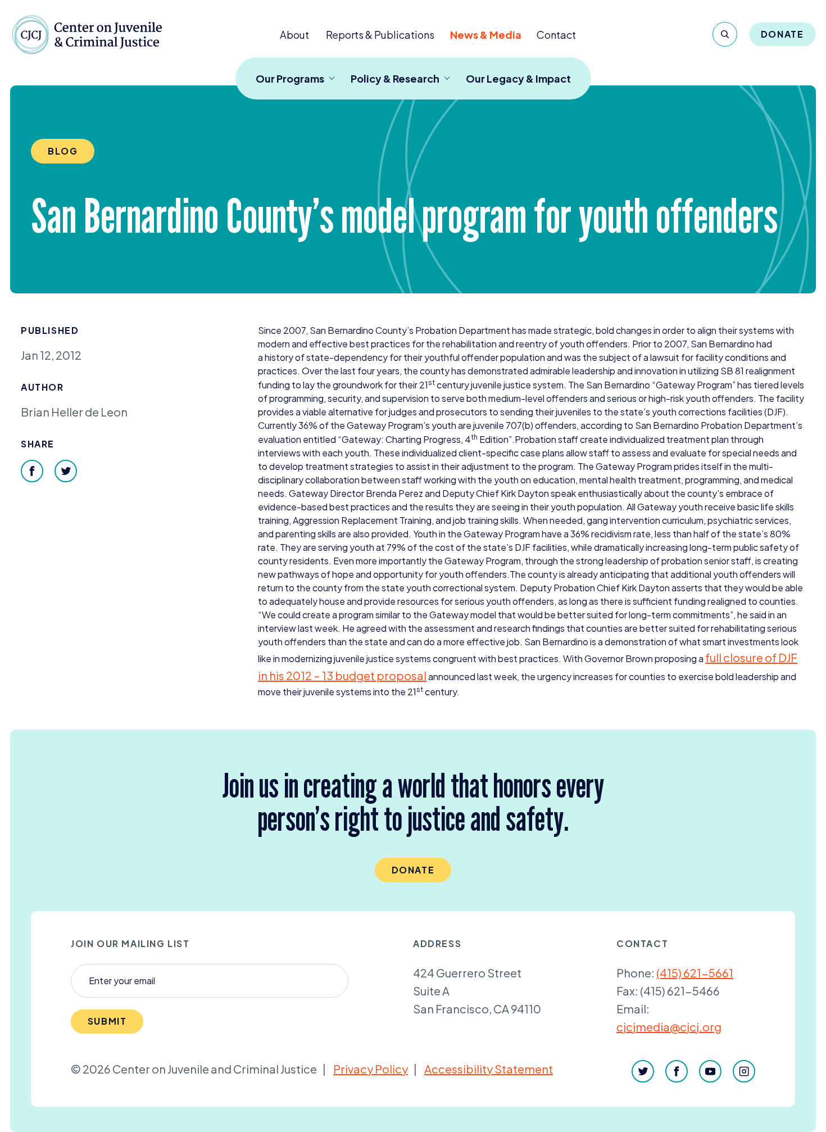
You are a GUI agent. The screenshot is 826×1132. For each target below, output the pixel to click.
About (294, 34)
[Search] (724, 34)
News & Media (485, 34)
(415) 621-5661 (694, 973)
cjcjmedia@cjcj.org (668, 1027)
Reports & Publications (380, 34)
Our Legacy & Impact (518, 78)
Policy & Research (395, 78)
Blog (63, 151)
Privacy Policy (370, 1069)
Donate (782, 34)
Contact (556, 34)
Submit (107, 1021)
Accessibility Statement (488, 1069)
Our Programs (290, 78)
